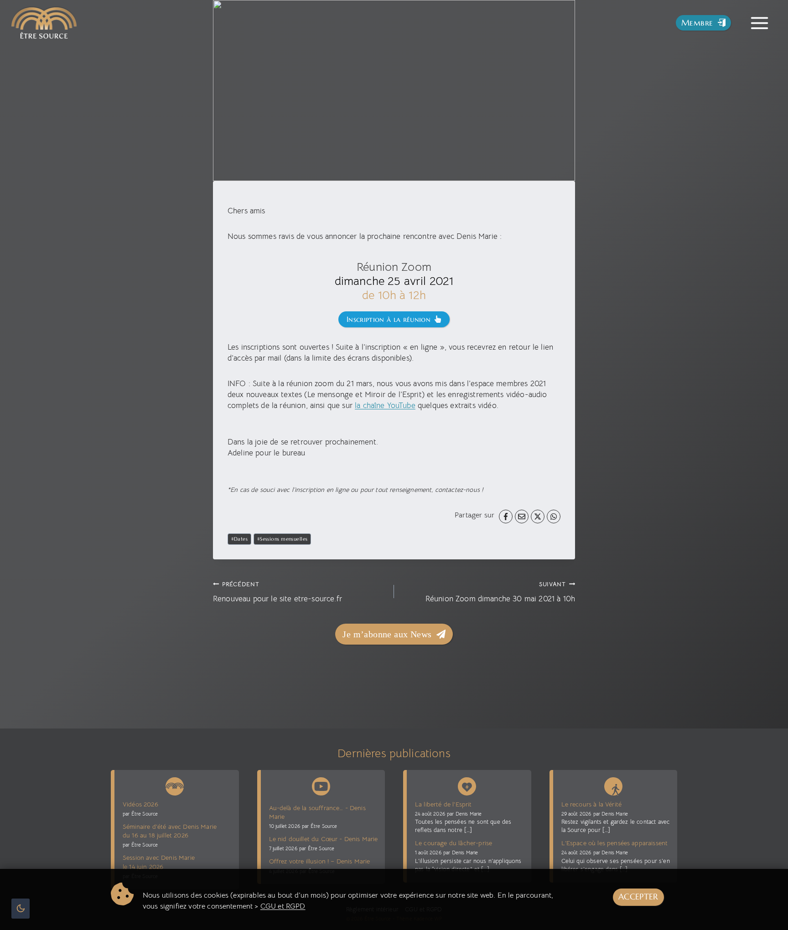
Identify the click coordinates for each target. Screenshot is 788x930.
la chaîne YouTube (385, 405)
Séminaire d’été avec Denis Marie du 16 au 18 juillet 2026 (170, 830)
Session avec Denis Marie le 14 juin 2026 (159, 861)
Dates (239, 539)
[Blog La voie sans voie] (613, 785)
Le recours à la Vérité (591, 804)
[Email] (522, 516)
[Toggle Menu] (759, 23)
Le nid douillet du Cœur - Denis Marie (323, 839)
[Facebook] (506, 516)
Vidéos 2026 (140, 804)
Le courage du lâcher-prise (453, 843)
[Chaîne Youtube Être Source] (321, 786)
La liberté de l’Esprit (443, 804)
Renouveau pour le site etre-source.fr (277, 592)
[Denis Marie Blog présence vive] (467, 785)
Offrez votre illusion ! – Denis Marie (319, 861)
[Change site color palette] (20, 909)
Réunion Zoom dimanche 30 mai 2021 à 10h (500, 592)
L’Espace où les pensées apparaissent (614, 843)
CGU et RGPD (283, 906)
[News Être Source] (175, 785)
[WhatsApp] (553, 516)
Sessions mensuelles (282, 539)
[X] (537, 516)
